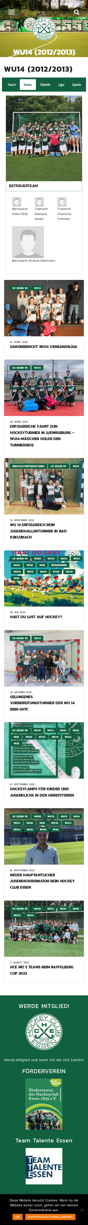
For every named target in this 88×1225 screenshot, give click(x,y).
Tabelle (45, 84)
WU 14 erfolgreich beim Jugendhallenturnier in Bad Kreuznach (38, 531)
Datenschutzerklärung (50, 1217)
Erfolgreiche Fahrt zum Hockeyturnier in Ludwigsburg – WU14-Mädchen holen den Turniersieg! (42, 435)
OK (17, 1217)
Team (12, 84)
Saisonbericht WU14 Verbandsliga (43, 346)
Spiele (76, 84)
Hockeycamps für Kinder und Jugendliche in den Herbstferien (42, 792)
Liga (61, 84)
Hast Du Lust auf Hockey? (36, 617)
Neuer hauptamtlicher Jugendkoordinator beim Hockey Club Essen (42, 881)
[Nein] (81, 1209)
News (28, 84)
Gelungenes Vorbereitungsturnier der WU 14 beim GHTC (42, 703)
